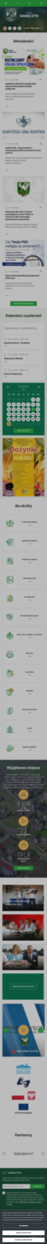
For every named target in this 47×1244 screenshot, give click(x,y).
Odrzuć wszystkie (23, 1233)
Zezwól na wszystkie (23, 1240)
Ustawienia (23, 1226)
